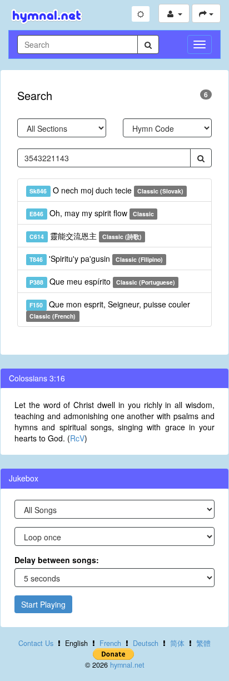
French (110, 643)
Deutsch (145, 643)
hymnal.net (127, 665)
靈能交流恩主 (85, 235)
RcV (77, 438)
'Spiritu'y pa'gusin (96, 258)
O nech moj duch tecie (106, 190)
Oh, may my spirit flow (91, 212)
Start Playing (43, 604)
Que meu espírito (102, 281)
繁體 (203, 643)
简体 (177, 643)
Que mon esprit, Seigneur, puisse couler (109, 309)
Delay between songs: (56, 559)
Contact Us (35, 643)
